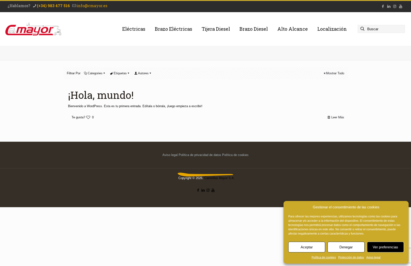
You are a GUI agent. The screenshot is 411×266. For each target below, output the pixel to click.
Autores (143, 73)
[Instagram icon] (394, 6)
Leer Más (337, 117)
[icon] (400, 6)
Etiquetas (120, 73)
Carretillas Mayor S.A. (219, 178)
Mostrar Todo (335, 73)
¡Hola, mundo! (101, 94)
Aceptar (307, 247)
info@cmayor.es (92, 5)
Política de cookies (324, 257)
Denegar (346, 247)
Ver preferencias (385, 247)
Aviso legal (373, 257)
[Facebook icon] (383, 6)
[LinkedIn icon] (389, 6)
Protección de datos (351, 257)
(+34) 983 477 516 (53, 5)
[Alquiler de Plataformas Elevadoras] (33, 28)
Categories (95, 73)
